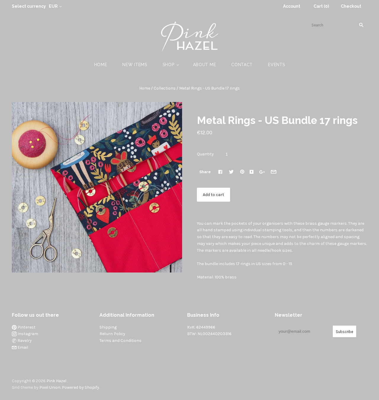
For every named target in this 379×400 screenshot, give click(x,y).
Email (22, 347)
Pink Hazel (56, 380)
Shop (168, 64)
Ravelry (24, 340)
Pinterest (26, 327)
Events (276, 64)
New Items (134, 64)
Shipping (108, 327)
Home (100, 64)
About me (204, 64)
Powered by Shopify (80, 387)
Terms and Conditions (120, 340)
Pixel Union (49, 387)
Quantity (205, 154)
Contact (242, 64)
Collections (165, 88)
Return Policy (112, 333)
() (321, 6)
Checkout (351, 6)
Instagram (27, 333)
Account (291, 6)
